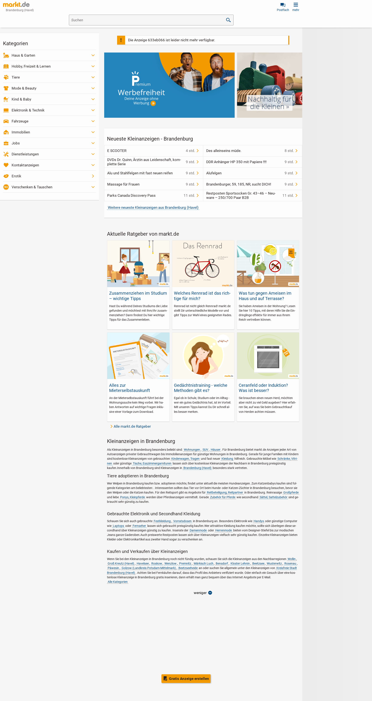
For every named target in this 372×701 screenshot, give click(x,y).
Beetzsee (258, 563)
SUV (205, 449)
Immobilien (21, 132)
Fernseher (139, 526)
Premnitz (185, 563)
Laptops (118, 526)
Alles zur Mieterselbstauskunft (129, 388)
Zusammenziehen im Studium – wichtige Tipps (138, 296)
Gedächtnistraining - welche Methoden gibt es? (200, 388)
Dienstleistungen (25, 154)
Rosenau (290, 563)
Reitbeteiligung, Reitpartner (225, 492)
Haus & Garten (23, 55)
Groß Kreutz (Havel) (121, 563)
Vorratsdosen (182, 521)
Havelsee (143, 563)
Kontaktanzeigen (25, 165)
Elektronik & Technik (28, 110)
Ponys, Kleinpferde (132, 497)
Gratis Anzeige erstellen (189, 678)
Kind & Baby (21, 99)
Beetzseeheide (188, 568)
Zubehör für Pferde (222, 497)
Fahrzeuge (20, 121)
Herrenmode (223, 530)
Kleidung (227, 458)
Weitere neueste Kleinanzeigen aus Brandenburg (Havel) (153, 207)
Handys (259, 521)
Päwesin (113, 568)
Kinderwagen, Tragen (185, 458)
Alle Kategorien (118, 581)
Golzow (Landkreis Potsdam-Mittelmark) (149, 568)
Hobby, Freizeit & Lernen (31, 66)
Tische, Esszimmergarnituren (152, 463)
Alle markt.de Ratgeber (132, 426)
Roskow (156, 563)
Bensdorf (222, 563)
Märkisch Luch (203, 563)
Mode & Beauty (24, 88)
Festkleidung (162, 521)
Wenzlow (170, 563)
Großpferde (291, 492)
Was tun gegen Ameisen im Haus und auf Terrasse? (265, 296)
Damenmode (198, 530)
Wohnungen (192, 449)
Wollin (292, 559)
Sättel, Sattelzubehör (273, 497)
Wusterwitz (274, 563)
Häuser (215, 449)
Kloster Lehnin (240, 563)
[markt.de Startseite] (16, 4)
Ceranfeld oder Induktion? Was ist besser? (263, 388)
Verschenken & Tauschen (32, 187)
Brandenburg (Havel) (197, 468)
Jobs (16, 143)
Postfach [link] (283, 10)
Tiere (16, 77)
